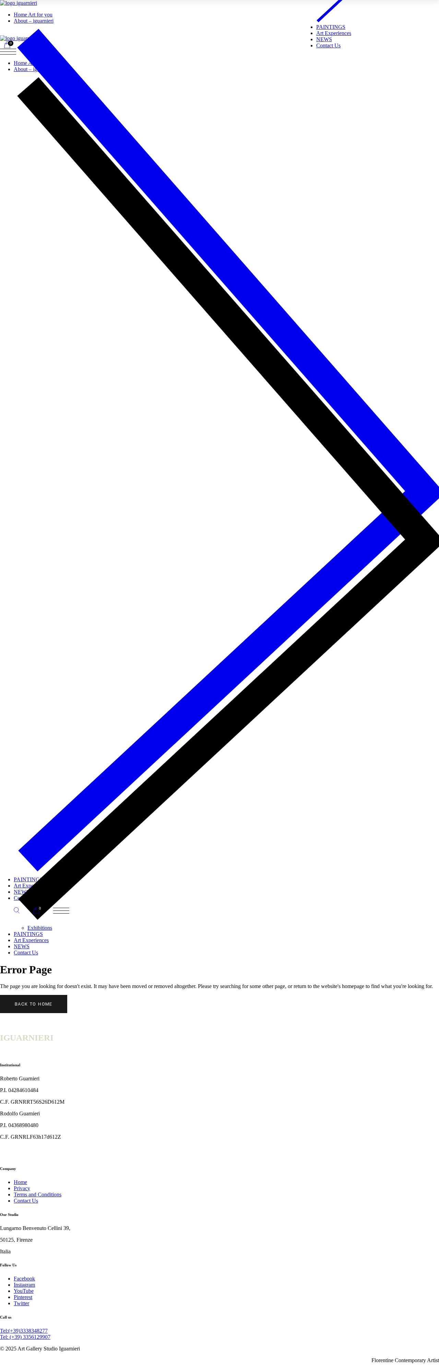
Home (20, 1182)
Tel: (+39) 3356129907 (25, 1337)
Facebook (24, 1278)
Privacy (22, 1188)
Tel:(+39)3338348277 (24, 1331)
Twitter (21, 1303)
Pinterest (23, 1297)
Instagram (24, 1285)
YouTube (24, 1291)
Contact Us (26, 1201)
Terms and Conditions (37, 1194)
